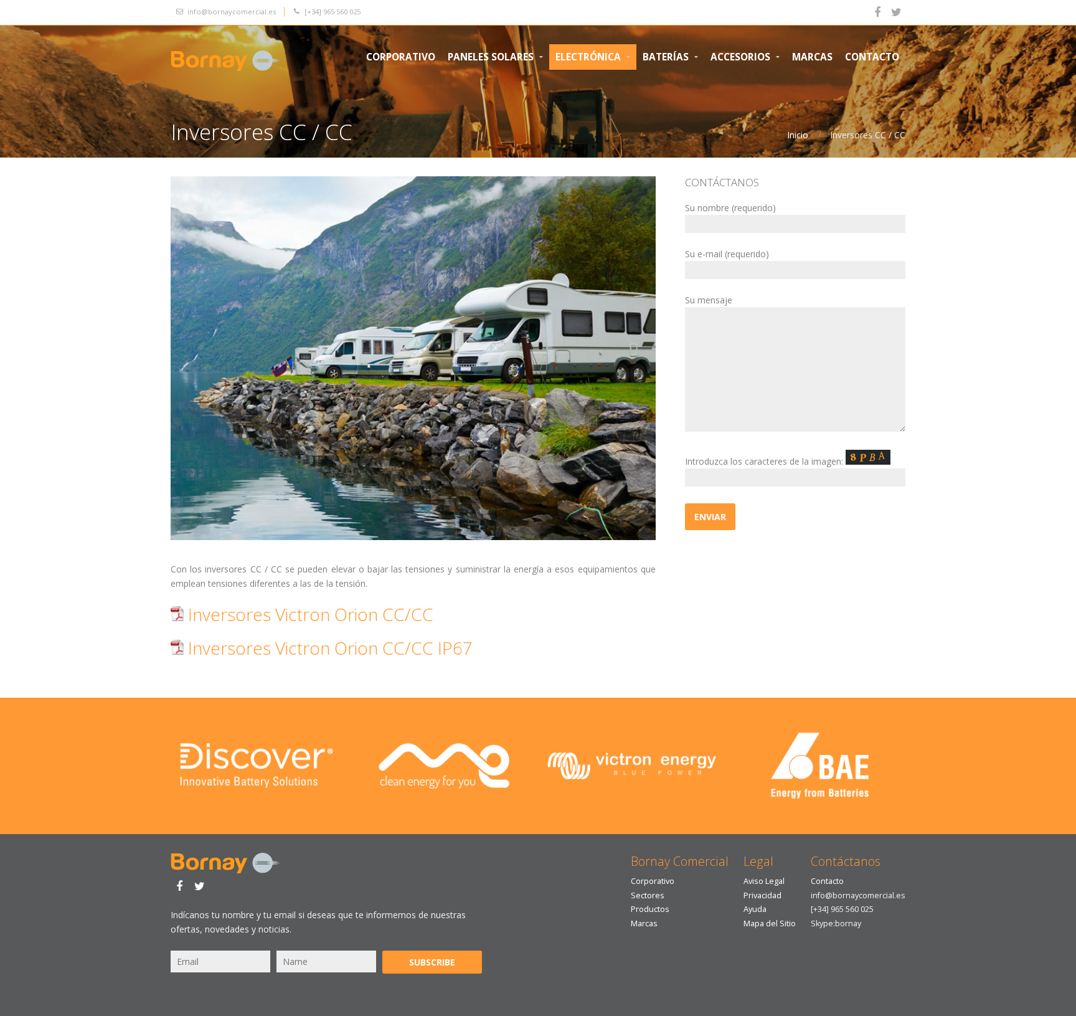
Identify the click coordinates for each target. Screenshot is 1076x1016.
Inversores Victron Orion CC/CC (308, 614)
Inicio (797, 135)
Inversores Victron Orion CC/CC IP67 (328, 648)
